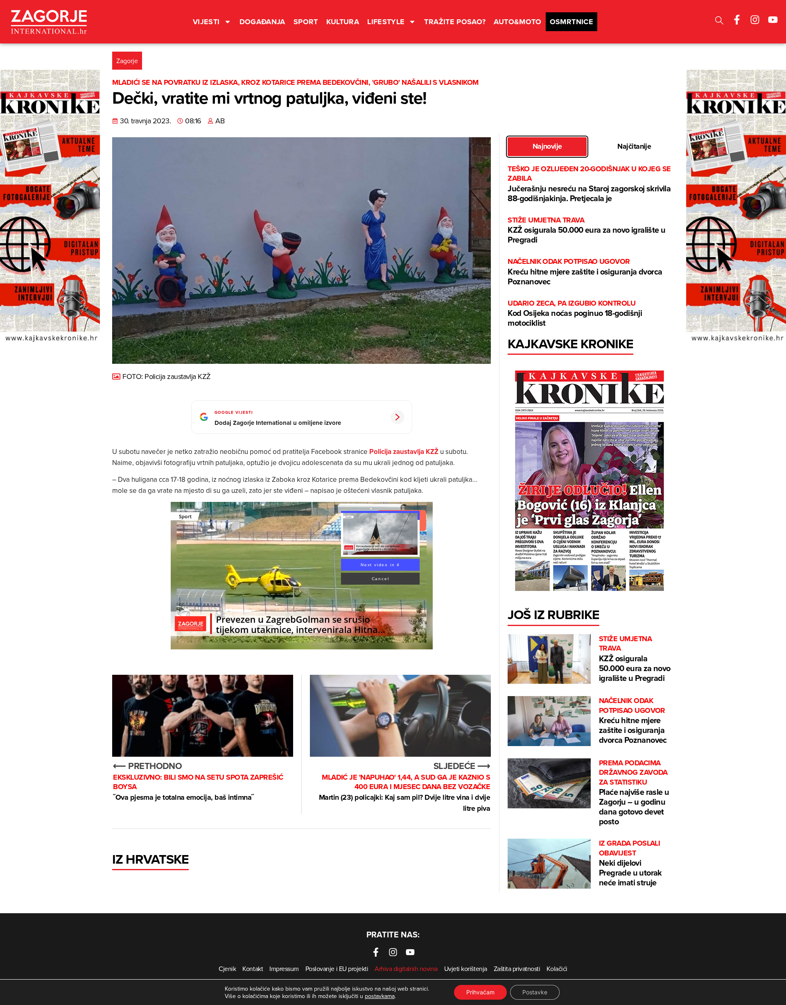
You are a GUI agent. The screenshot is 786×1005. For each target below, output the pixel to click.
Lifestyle (385, 21)
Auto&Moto (517, 21)
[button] (719, 21)
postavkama (380, 996)
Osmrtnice (571, 21)
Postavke (534, 992)
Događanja (262, 21)
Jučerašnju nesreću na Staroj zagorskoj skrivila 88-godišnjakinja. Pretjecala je (589, 184)
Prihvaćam (480, 992)
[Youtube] (773, 20)
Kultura (342, 21)
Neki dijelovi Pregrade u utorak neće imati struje (630, 863)
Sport (306, 21)
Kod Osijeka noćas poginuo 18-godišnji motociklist (575, 314)
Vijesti (206, 21)
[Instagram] (755, 20)
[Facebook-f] (737, 20)
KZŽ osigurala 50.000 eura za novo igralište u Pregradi (586, 230)
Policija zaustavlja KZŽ (404, 451)
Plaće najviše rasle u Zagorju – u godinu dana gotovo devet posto (634, 792)
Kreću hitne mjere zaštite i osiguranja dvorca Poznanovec (585, 272)
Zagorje (127, 60)
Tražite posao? (455, 21)
